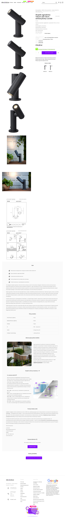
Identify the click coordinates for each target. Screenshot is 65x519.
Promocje (22, 481)
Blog (34, 504)
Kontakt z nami (13, 499)
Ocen (37, 20)
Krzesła (21, 491)
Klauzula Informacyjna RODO (38, 499)
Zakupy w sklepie (36, 494)
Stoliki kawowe (23, 499)
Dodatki (21, 486)
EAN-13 (37, 42)
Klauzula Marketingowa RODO (38, 501)
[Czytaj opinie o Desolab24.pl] (53, 481)
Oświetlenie (22, 493)
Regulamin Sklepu (36, 486)
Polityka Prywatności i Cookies (38, 492)
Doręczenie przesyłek (37, 491)
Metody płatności (36, 487)
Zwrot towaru (35, 484)
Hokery (21, 490)
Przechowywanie (23, 496)
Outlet (21, 495)
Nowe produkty (23, 483)
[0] (63, 2)
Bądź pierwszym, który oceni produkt (34, 457)
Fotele (21, 488)
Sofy (21, 498)
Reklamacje (35, 496)
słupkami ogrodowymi (37, 362)
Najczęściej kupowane (24, 485)
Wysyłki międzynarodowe (38, 489)
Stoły (21, 501)
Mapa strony (35, 502)
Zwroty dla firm (36, 497)
